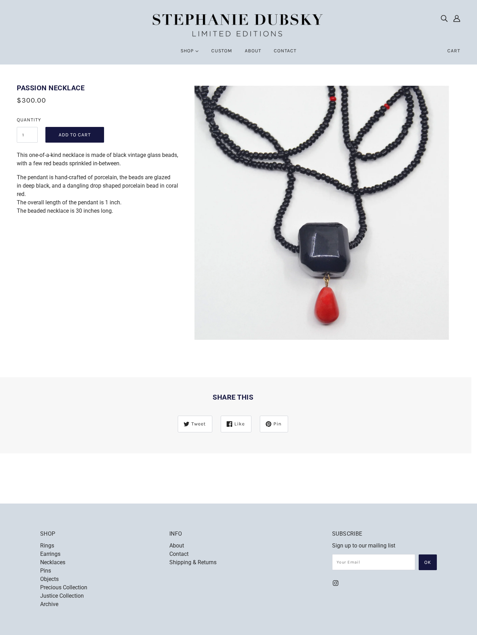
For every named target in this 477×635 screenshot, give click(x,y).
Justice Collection (62, 595)
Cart (453, 51)
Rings (47, 545)
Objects (49, 579)
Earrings (50, 554)
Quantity (27, 120)
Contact (179, 554)
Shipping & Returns (193, 562)
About (176, 545)
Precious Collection (63, 587)
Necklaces (52, 562)
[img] (444, 18)
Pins (45, 570)
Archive (49, 604)
